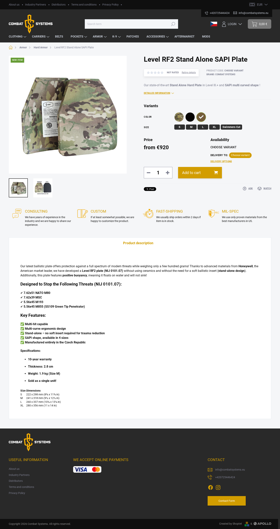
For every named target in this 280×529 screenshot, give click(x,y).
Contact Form (226, 500)
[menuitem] (18, 36)
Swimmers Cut (231, 126)
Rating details (189, 72)
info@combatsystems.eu (230, 469)
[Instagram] (218, 487)
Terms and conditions (84, 4)
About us (14, 4)
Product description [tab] (138, 243)
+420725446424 (225, 477)
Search (173, 24)
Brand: (220, 74)
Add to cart (191, 172)
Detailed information (157, 93)
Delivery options (221, 161)
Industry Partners (35, 4)
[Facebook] (210, 487)
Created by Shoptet (230, 523)
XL (214, 126)
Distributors (59, 4)
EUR (259, 4)
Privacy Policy (110, 4)
